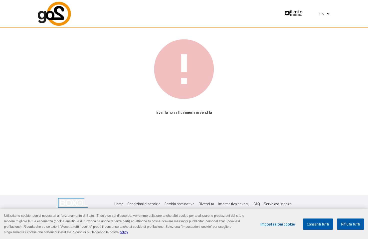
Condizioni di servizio (143, 204)
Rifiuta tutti (350, 224)
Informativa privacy (233, 204)
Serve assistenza (278, 204)
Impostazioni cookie (277, 224)
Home (118, 204)
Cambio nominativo (179, 204)
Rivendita (206, 204)
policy (124, 232)
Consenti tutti (318, 224)
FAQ (256, 204)
